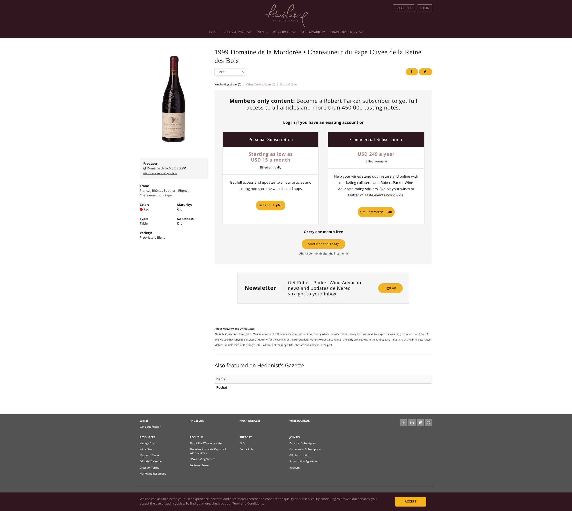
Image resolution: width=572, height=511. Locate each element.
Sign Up (390, 288)
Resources (281, 32)
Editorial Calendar (151, 461)
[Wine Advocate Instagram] (428, 422)
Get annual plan (271, 205)
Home (213, 32)
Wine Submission (150, 427)
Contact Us (246, 449)
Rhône (156, 191)
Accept (410, 501)
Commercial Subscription (305, 449)
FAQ (242, 443)
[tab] (288, 84)
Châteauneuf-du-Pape (156, 195)
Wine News (147, 449)
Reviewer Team (199, 465)
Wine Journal (299, 421)
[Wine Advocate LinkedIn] (412, 422)
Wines (144, 421)
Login (424, 8)
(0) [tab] (227, 84)
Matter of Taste (149, 455)
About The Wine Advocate (206, 443)
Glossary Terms (149, 467)
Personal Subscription (303, 443)
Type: (144, 219)
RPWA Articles (250, 421)
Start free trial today (323, 244)
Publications (234, 32)
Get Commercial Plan (376, 212)
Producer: (151, 164)
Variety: (146, 233)
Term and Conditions (247, 503)
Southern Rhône (175, 191)
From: (144, 186)
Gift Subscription (299, 455)
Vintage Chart (148, 443)
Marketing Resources (153, 473)
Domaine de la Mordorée (165, 168)
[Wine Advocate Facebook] (403, 422)
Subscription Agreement (304, 461)
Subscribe (404, 8)
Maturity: (184, 205)
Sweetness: (186, 219)
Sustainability (313, 32)
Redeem (294, 467)
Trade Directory (343, 32)
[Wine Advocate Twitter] (420, 422)
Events (262, 32)
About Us (196, 437)
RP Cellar (197, 421)
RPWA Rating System (202, 459)
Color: (144, 205)
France (145, 191)
